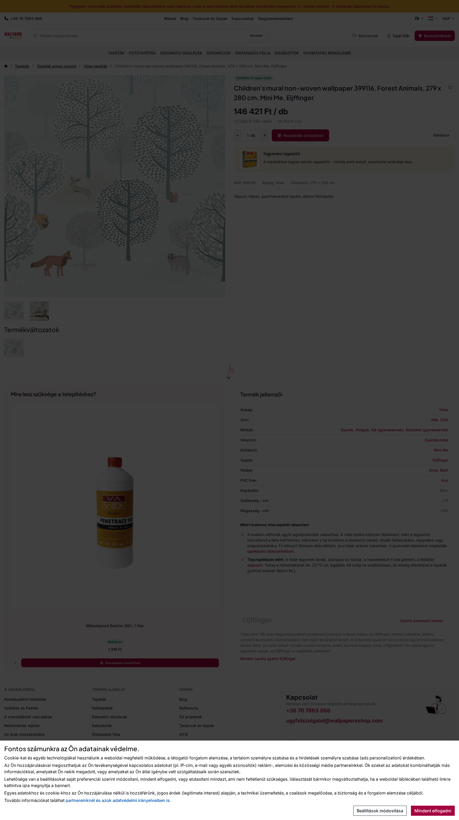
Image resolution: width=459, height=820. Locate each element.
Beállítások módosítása (380, 810)
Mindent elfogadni (432, 810)
